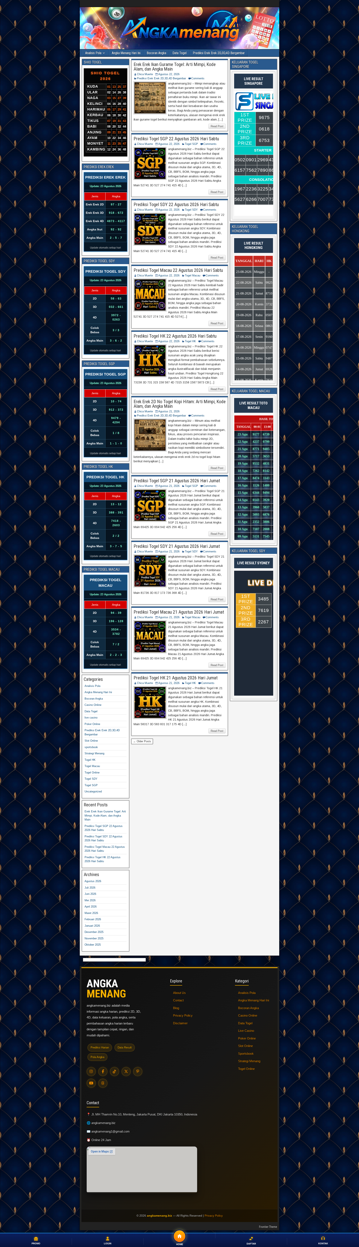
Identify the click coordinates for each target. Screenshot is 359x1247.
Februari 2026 (93, 919)
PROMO (36, 1243)
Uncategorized (93, 791)
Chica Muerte (145, 74)
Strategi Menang (94, 753)
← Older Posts (142, 741)
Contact (178, 1000)
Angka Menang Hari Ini (126, 53)
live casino (91, 717)
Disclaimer (180, 1023)
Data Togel (179, 53)
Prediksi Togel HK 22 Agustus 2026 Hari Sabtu (175, 336)
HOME (179, 1244)
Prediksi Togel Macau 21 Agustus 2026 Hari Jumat (179, 612)
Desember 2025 (94, 932)
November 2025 (94, 938)
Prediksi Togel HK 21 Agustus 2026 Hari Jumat (176, 677)
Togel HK (190, 341)
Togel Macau (192, 275)
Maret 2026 (91, 913)
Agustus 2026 (93, 881)
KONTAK (323, 1243)
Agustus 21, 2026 (169, 411)
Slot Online (91, 740)
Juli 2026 (90, 887)
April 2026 (91, 906)
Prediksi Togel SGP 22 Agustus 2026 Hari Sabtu (176, 138)
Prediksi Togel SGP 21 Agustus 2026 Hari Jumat (177, 480)
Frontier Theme (268, 1227)
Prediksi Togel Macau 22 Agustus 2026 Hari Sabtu (178, 270)
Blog (176, 1008)
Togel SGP (191, 143)
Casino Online (93, 704)
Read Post (217, 126)
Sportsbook (246, 1053)
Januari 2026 (92, 925)
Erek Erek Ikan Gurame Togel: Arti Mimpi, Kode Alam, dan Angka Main (175, 67)
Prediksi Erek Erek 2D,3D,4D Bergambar (219, 53)
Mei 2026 (90, 900)
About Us (179, 993)
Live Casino (246, 1030)
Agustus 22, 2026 (169, 74)
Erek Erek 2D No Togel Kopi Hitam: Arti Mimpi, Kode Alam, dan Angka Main (180, 404)
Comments (197, 78)
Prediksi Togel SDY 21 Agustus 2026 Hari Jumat (177, 546)
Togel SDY (191, 209)
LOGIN (107, 1243)
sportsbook (91, 747)
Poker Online (92, 724)
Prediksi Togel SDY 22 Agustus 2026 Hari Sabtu (176, 204)
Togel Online (92, 772)
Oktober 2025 (93, 944)
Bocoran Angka (156, 53)
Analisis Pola (93, 53)
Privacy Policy (183, 1015)
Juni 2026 (90, 893)
